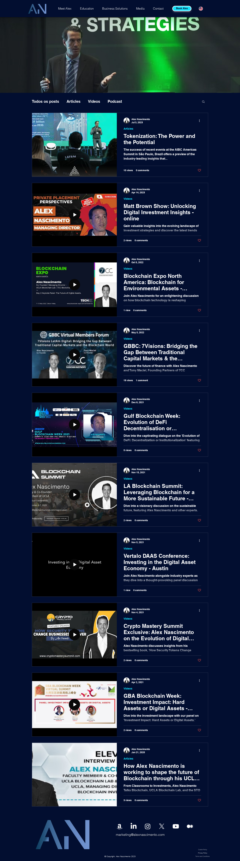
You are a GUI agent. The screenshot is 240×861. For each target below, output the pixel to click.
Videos (94, 101)
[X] (161, 826)
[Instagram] (147, 826)
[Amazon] (119, 826)
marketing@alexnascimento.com (140, 834)
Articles (73, 101)
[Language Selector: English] (203, 9)
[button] (203, 102)
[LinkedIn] (133, 826)
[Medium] (190, 826)
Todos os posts (45, 101)
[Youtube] (175, 826)
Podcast (115, 101)
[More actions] (200, 120)
